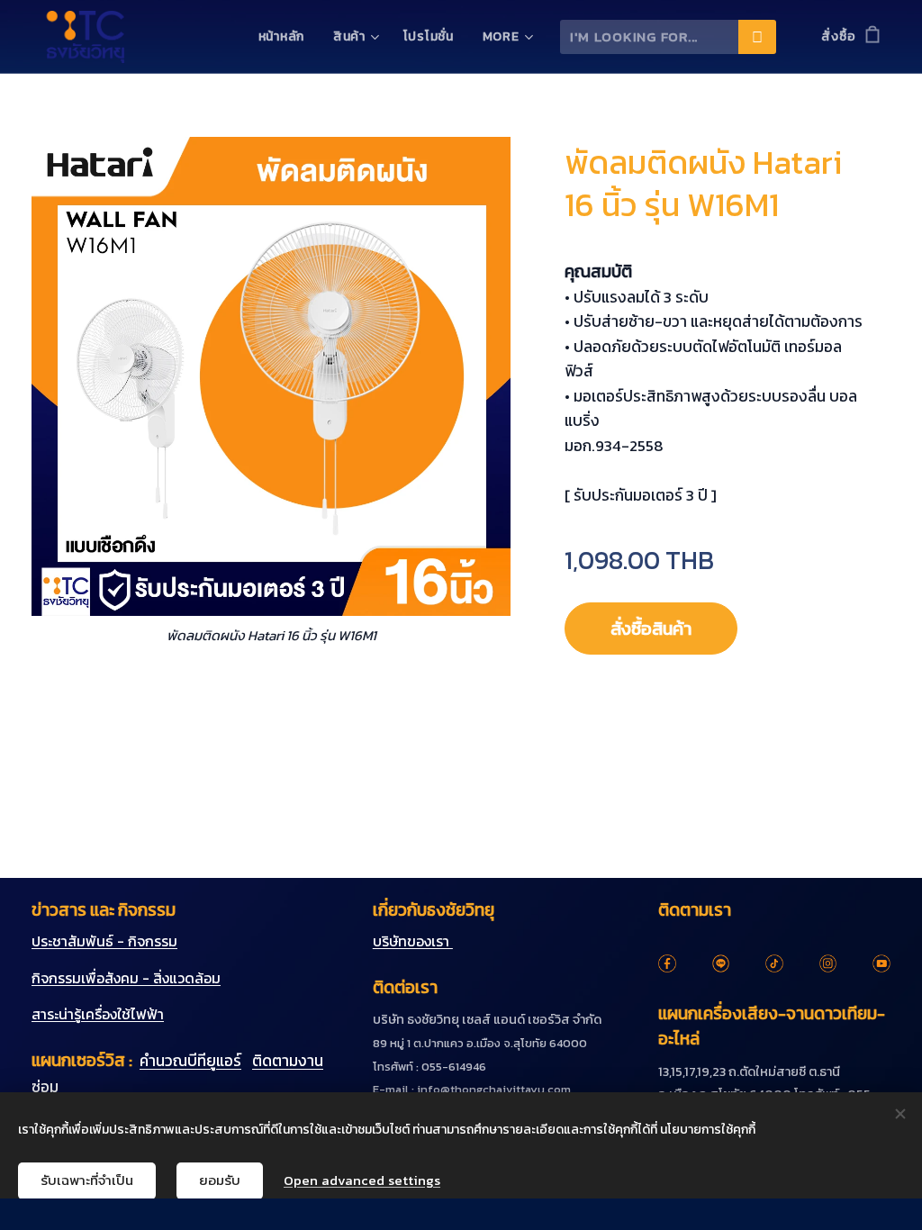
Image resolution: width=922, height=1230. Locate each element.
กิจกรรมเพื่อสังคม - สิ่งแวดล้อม (126, 978)
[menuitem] (286, 36)
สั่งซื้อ (838, 36)
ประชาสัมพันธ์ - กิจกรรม (104, 941)
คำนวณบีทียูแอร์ (190, 1060)
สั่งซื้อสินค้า (651, 628)
